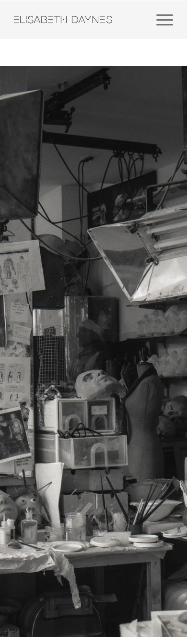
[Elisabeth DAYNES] (77, 19)
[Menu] (160, 19)
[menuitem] (160, 19)
